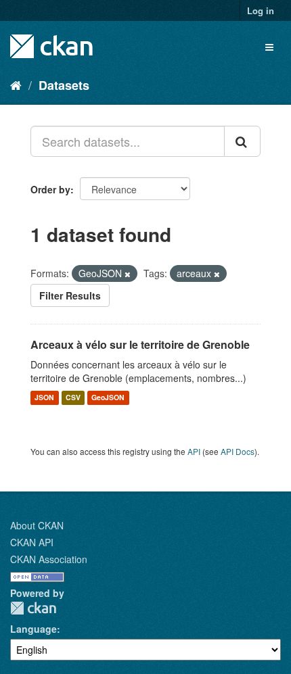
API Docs (237, 451)
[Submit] (242, 141)
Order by (50, 189)
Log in (260, 10)
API (193, 451)
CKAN (33, 608)
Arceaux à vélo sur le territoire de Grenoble (140, 344)
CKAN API (31, 542)
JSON (44, 398)
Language (33, 628)
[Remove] (128, 273)
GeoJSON (108, 398)
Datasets (64, 85)
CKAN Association (48, 559)
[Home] (16, 84)
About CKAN (37, 525)
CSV (73, 398)
